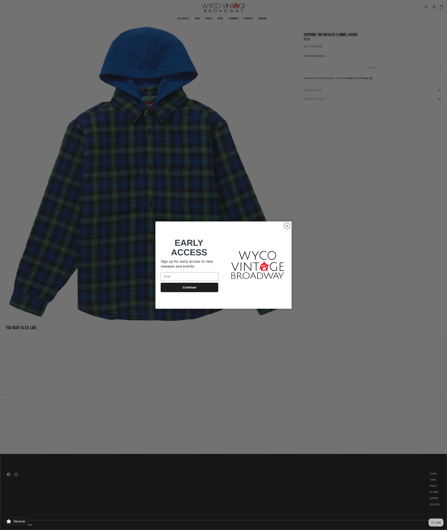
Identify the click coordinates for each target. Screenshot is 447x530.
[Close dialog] (287, 226)
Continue (189, 287)
